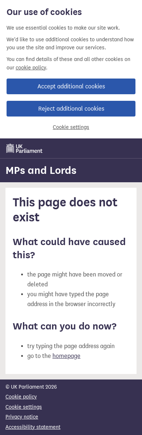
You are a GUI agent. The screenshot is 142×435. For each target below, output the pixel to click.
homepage (66, 355)
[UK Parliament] (24, 148)
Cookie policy (21, 397)
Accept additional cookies (71, 86)
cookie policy (31, 68)
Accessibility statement (32, 427)
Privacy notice (21, 417)
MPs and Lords (40, 170)
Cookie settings (71, 127)
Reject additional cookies (71, 108)
